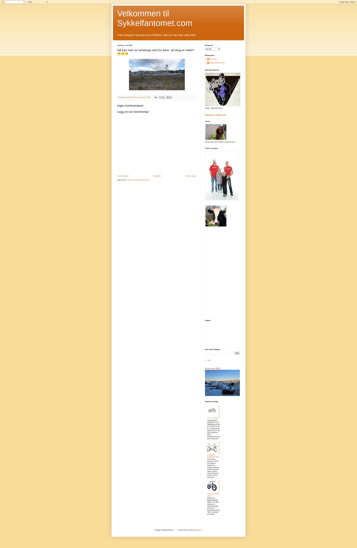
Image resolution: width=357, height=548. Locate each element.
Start (209, 360)
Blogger (199, 530)
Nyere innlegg (123, 176)
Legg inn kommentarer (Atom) (138, 180)
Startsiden (157, 176)
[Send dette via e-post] (160, 97)
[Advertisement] (222, 273)
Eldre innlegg (191, 176)
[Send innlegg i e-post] (155, 97)
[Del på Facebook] (168, 97)
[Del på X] (165, 97)
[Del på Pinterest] (170, 97)
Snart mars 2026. (213, 368)
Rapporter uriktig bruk (215, 115)
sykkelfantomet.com (217, 63)
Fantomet (213, 59)
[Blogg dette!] (162, 97)
